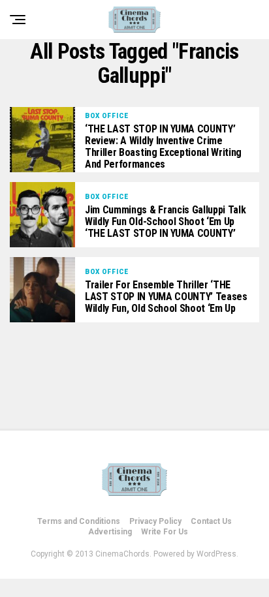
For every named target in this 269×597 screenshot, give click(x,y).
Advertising (110, 531)
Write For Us (164, 531)
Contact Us (211, 521)
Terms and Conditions (78, 521)
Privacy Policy (155, 521)
